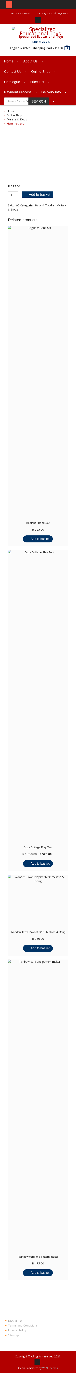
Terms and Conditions (23, 1325)
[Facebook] (38, 20)
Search (38, 101)
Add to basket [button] (40, 538)
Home (8, 61)
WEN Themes (50, 1368)
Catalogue (12, 82)
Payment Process (18, 92)
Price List (37, 82)
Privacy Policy (17, 1330)
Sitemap (13, 1335)
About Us (30, 61)
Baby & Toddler (45, 205)
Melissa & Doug (17, 119)
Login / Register (20, 48)
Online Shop (40, 72)
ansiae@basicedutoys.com (52, 13)
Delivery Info (51, 92)
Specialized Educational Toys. (41, 36)
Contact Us (12, 72)
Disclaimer (15, 1320)
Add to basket (39, 195)
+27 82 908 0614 (20, 13)
